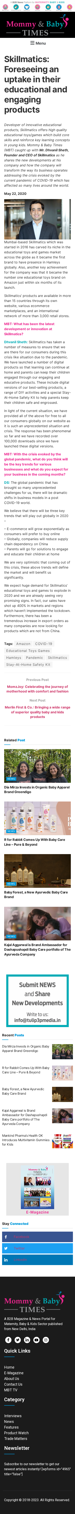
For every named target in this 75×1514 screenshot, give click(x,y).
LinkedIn (20, 1259)
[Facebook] (8, 1340)
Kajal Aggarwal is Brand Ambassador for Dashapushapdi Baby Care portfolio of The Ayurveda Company (37, 949)
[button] (37, 43)
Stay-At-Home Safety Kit (28, 664)
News (11, 778)
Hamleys (13, 657)
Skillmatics (57, 657)
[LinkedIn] (27, 1340)
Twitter (19, 1248)
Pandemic (34, 657)
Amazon (23, 644)
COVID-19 (43, 644)
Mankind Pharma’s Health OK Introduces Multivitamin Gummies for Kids (26, 1140)
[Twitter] (18, 1340)
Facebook (21, 1237)
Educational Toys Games (28, 651)
